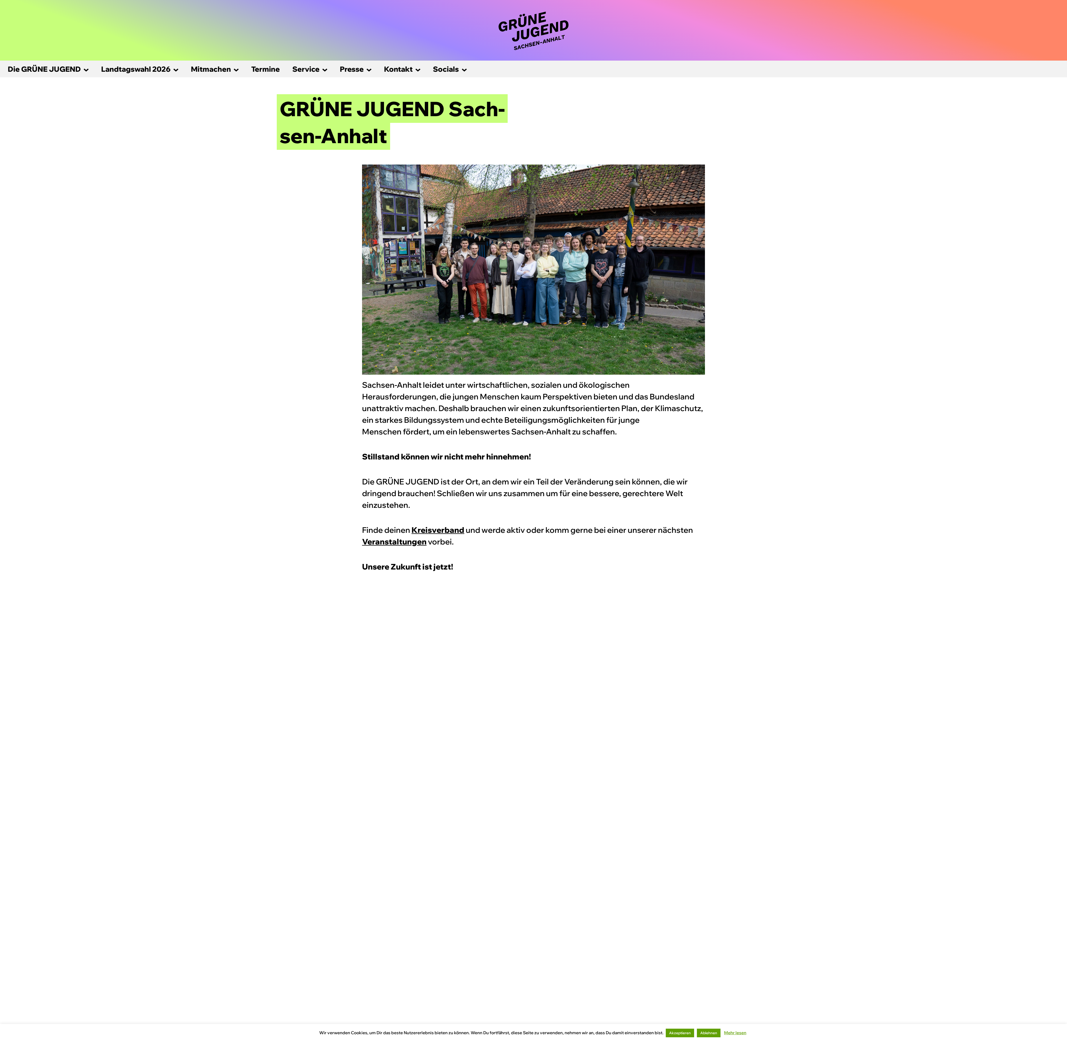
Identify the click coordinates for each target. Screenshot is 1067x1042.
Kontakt (398, 69)
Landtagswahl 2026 (136, 69)
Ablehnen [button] (708, 1033)
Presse (352, 69)
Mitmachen (211, 69)
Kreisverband (438, 530)
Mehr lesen (735, 1032)
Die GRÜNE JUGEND (44, 69)
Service (306, 69)
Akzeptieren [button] (680, 1033)
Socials (446, 69)
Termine (265, 69)
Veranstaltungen (394, 541)
